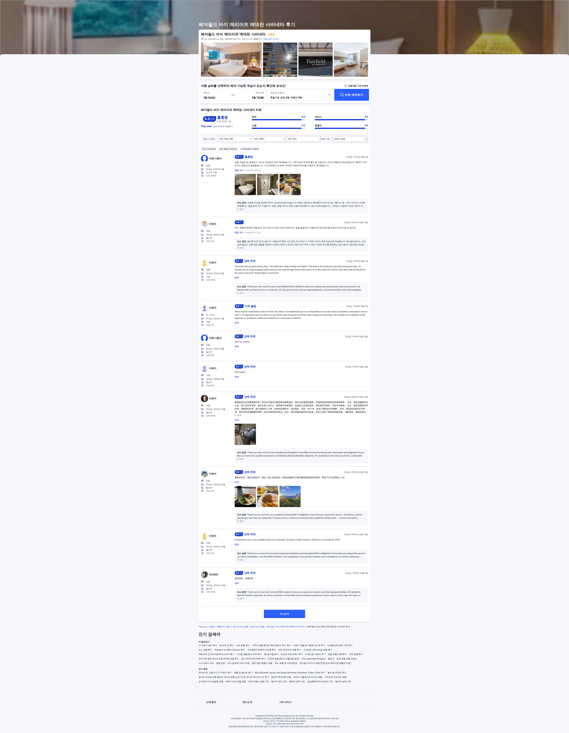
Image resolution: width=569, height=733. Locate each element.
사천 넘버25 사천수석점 (238, 663)
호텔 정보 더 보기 (271, 39)
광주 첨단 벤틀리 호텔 (262, 663)
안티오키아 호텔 (240, 626)
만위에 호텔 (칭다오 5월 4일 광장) (283, 658)
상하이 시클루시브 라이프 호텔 (307, 677)
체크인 (206, 93)
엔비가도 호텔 (257, 626)
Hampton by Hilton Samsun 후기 (230, 650)
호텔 (212, 626)
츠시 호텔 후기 (205, 650)
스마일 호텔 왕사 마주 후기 (249, 654)
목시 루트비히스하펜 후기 (253, 658)
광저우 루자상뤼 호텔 (281, 677)
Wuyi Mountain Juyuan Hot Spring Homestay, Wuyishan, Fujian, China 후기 (290, 672)
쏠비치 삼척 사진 (297, 681)
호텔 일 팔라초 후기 (243, 672)
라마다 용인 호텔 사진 (258, 681)
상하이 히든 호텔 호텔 (236, 681)
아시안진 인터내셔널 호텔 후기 (317, 650)
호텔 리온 (220, 663)
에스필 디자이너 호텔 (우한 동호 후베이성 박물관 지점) (325, 663)
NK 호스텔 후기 (271, 654)
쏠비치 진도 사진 (279, 681)
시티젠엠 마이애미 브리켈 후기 (261, 650)
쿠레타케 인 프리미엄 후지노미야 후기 (216, 654)
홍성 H (331, 658)
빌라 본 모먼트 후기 (337, 672)
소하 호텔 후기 (243, 645)
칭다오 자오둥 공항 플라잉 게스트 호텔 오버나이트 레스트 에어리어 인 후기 (234, 677)
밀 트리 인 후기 (226, 645)
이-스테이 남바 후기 (208, 645)
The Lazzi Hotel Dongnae (314, 658)
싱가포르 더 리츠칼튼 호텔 (211, 681)
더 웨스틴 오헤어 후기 (315, 654)
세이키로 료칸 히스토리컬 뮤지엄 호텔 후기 (219, 658)
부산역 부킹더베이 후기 (292, 654)
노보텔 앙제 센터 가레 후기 (340, 645)
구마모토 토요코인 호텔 (335, 677)
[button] (411, 4)
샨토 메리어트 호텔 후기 (289, 650)
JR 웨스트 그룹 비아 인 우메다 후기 (215, 672)
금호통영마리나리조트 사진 (320, 681)
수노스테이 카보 (206, 663)
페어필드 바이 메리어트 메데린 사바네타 (286, 626)
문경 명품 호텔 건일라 (347, 658)
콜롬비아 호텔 (223, 626)
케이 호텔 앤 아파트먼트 (286, 663)
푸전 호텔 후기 (356, 654)
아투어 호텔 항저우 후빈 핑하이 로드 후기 (271, 645)
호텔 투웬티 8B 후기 (337, 654)
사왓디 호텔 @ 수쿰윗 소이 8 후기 (309, 645)
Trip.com (203, 626)
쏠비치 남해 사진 (343, 681)
